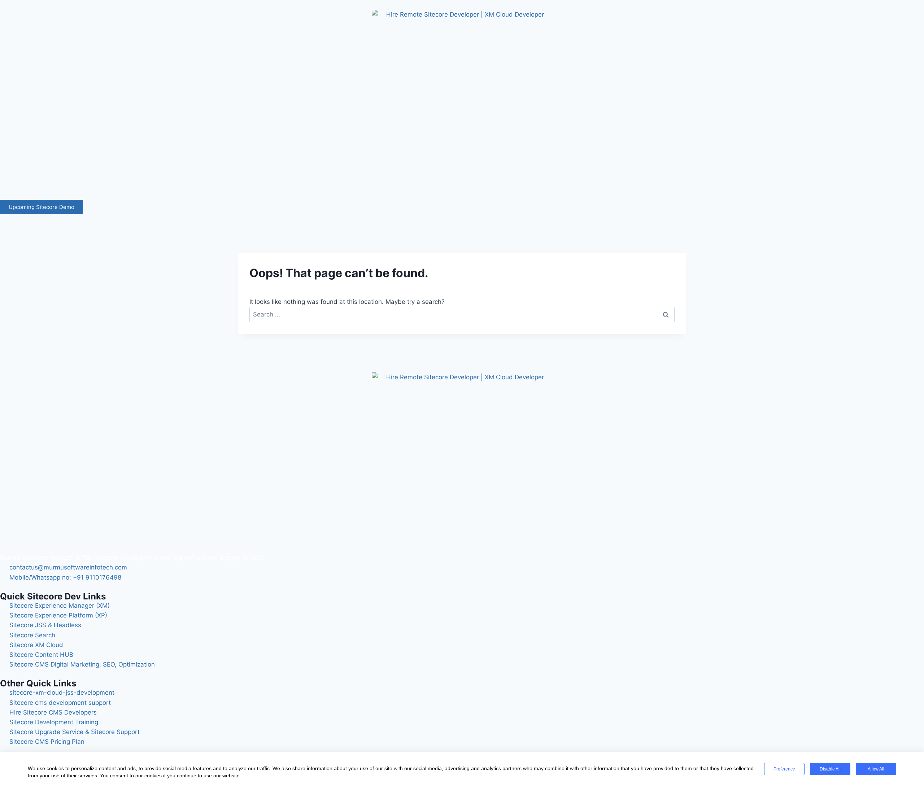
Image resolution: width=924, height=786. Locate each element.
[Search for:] (462, 314)
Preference (784, 769)
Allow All (876, 769)
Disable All (830, 769)
